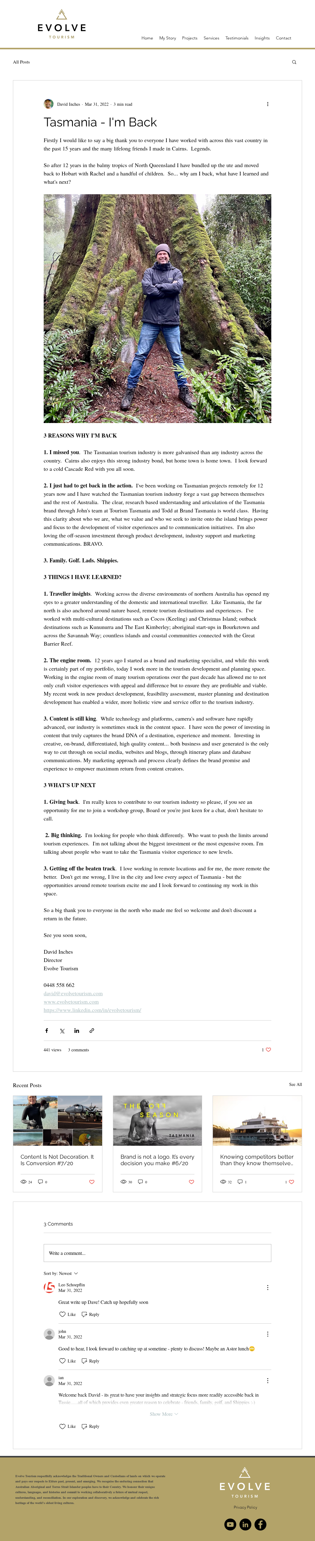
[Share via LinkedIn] (77, 1030)
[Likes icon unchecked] (62, 1314)
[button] (294, 61)
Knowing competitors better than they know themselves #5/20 (256, 1159)
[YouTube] (230, 1524)
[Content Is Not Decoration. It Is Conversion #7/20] (57, 1121)
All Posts (21, 62)
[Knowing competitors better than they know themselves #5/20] (257, 1121)
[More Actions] (267, 1287)
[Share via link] (92, 1030)
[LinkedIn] (245, 1524)
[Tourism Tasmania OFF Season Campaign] (157, 1121)
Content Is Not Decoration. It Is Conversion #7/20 (57, 1159)
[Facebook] (260, 1524)
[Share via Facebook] (47, 1030)
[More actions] (267, 104)
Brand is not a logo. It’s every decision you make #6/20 (157, 1159)
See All (295, 1084)
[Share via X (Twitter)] (62, 1030)
